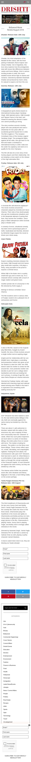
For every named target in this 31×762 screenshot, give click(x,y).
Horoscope (6, 678)
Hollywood (6, 674)
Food (5, 668)
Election (5, 652)
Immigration (7, 681)
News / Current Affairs (10, 690)
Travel (5, 719)
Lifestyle (5, 687)
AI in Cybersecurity (9, 624)
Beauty (5, 630)
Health (5, 671)
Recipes (5, 703)
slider (5, 706)
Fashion (5, 662)
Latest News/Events (9, 684)
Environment (7, 659)
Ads (4, 621)
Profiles (5, 697)
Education (6, 649)
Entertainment (7, 656)
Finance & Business (9, 665)
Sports (5, 709)
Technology (6, 715)
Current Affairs (7, 643)
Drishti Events (7, 646)
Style (4, 712)
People (5, 693)
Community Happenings (10, 637)
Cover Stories (7, 640)
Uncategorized (7, 722)
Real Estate (7, 700)
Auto (4, 627)
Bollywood (6, 634)
